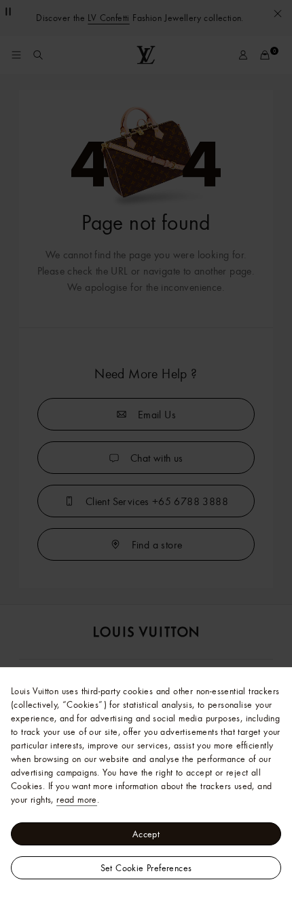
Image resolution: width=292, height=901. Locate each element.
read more (76, 799)
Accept (146, 834)
